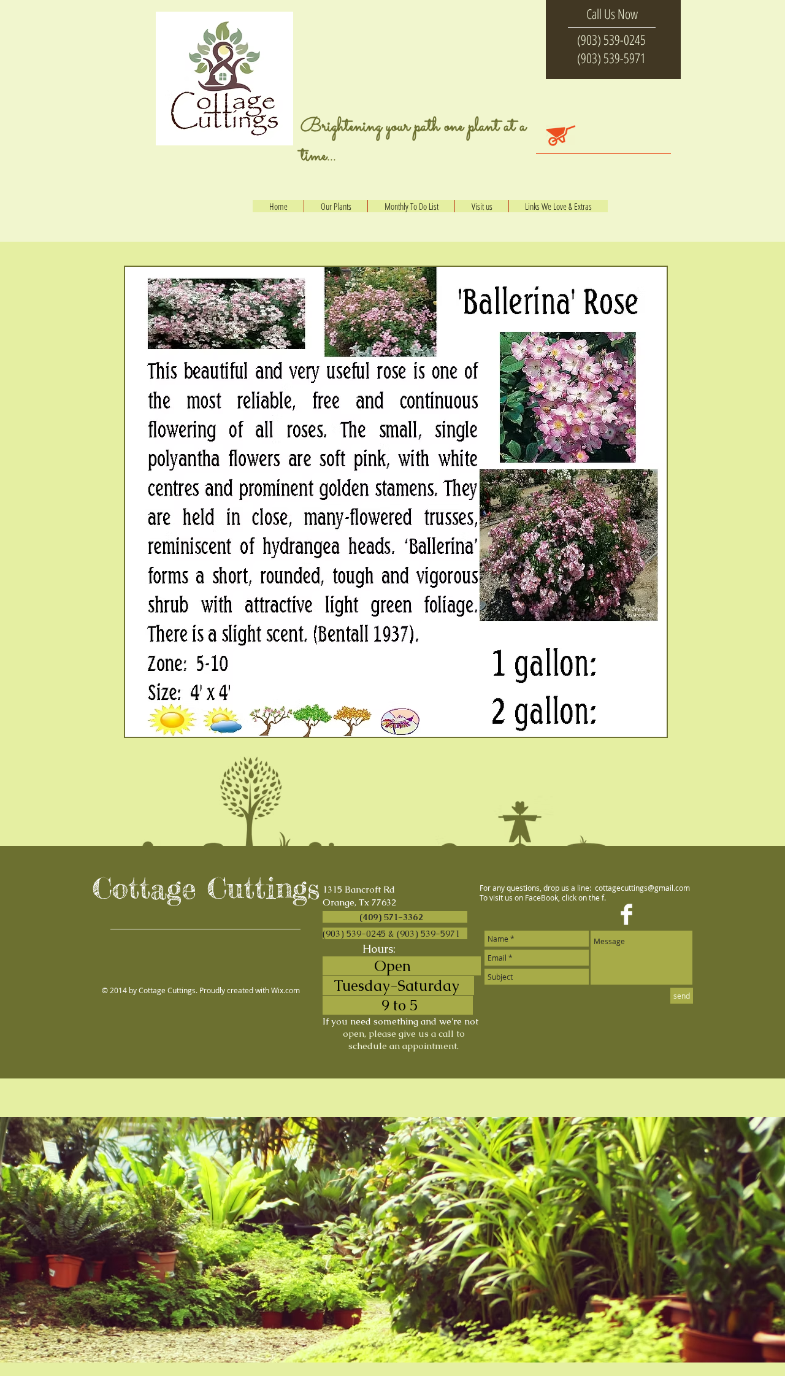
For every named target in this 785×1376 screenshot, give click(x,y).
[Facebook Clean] (626, 914)
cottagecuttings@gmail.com (642, 888)
